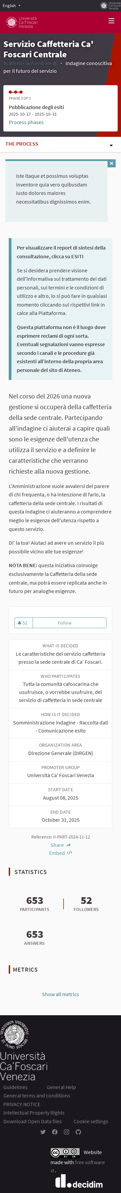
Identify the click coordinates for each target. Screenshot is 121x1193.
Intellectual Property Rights (34, 1112)
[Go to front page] (21, 22)
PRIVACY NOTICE (21, 1104)
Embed (57, 853)
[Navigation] (112, 20)
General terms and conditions (36, 1095)
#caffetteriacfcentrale (30, 63)
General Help (61, 1087)
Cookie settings (91, 1121)
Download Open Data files (32, 1121)
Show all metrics (60, 994)
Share (57, 845)
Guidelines (15, 1087)
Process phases (26, 122)
